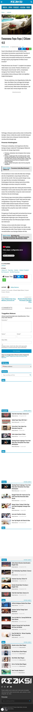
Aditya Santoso (5, 46)
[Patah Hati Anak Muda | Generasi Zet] (6, 415)
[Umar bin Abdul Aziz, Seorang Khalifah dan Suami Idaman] (6, 619)
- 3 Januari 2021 (21, 613)
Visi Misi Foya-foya (14, 272)
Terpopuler (5, 411)
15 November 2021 (15, 666)
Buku (3, 642)
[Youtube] (11, 687)
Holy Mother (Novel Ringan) (18, 658)
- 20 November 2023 (22, 522)
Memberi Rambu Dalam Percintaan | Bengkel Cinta (24, 300)
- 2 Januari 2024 (23, 500)
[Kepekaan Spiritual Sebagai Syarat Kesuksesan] (6, 611)
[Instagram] (4, 687)
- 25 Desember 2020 (22, 621)
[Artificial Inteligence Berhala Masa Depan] (6, 604)
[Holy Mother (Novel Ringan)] (6, 659)
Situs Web (4, 340)
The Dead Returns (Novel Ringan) (19, 651)
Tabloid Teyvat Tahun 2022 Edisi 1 (19, 420)
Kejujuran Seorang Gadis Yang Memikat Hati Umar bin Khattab (21, 626)
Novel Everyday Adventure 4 (18, 670)
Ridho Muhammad (15, 422)
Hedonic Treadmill (23, 270)
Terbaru (4, 482)
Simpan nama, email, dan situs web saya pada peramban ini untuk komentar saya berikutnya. (14, 346)
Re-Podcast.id (5, 272)
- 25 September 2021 (22, 566)
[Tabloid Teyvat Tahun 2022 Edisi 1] (6, 421)
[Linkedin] (24, 49)
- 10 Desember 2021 (22, 436)
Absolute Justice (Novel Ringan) (19, 645)
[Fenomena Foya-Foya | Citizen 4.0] (6, 580)
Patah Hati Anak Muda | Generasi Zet (20, 414)
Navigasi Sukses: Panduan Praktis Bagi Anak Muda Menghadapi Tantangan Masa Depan (21, 506)
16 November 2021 (15, 653)
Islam (3, 600)
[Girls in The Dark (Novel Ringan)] (6, 665)
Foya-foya (10, 270)
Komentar (5, 320)
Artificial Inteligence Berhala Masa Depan (21, 603)
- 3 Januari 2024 (23, 446)
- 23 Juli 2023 (20, 605)
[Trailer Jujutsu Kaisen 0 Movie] (6, 435)
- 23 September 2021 (22, 574)
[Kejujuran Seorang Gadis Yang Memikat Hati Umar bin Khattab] (6, 626)
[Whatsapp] (30, 49)
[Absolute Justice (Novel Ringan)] (6, 646)
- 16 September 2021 (22, 415)
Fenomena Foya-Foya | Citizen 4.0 (19, 579)
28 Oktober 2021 (15, 672)
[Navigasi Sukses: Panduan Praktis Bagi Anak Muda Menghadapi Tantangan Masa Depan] (6, 506)
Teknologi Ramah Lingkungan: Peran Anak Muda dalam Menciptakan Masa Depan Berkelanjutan (21, 442)
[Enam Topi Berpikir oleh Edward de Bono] (6, 522)
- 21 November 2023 (22, 516)
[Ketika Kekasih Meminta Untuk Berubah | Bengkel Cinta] (6, 564)
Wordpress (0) (28, 308)
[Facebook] (19, 49)
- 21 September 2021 (22, 580)
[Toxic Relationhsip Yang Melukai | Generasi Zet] (6, 572)
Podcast (4, 560)
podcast (4, 265)
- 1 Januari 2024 (23, 510)
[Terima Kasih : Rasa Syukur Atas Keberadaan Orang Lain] (6, 428)
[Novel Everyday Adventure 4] (6, 672)
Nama (4, 334)
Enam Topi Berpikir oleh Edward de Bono (21, 520)
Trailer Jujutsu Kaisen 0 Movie (18, 434)
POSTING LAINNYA (27, 410)
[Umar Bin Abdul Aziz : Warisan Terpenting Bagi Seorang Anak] (6, 634)
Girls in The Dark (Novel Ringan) (19, 664)
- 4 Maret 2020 (21, 637)
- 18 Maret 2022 (21, 430)
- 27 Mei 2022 (22, 422)
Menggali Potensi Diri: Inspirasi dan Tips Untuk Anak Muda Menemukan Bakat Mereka (21, 496)
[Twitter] (22, 49)
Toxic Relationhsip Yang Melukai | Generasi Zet (9, 299)
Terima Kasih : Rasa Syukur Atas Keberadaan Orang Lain (19, 427)
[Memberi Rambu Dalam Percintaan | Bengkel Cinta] (6, 586)
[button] (4, 709)
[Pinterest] (27, 49)
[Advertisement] (16, 111)
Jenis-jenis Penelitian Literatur (19, 514)
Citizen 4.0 (4, 270)
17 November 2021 (15, 647)
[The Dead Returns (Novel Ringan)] (6, 653)
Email (19, 334)
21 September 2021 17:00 (15, 46)
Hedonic (16, 270)
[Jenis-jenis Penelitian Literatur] (6, 515)
